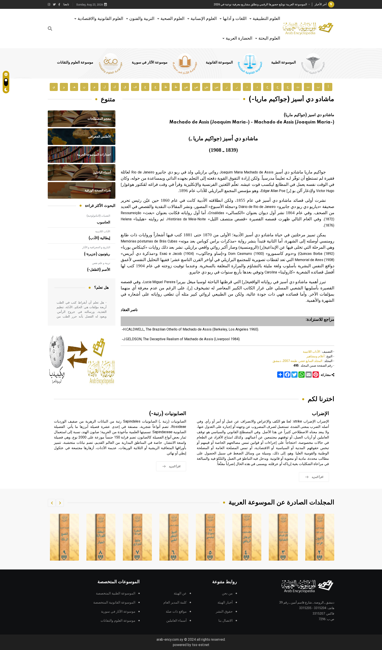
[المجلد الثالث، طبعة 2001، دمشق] (320, 537)
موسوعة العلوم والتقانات (75, 62)
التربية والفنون (141, 18)
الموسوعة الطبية (283, 62)
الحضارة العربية (239, 38)
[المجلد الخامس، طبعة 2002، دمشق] (247, 537)
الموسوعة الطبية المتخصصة (115, 593)
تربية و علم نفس (101, 263)
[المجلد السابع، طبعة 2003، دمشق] (174, 537)
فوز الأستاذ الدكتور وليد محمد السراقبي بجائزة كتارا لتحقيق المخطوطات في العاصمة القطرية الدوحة (247, 4)
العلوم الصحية (172, 18)
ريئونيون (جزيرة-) (97, 254)
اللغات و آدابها (234, 18)
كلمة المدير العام (175, 602)
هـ (74, 87)
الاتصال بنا (225, 620)
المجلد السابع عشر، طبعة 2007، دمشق (297, 361)
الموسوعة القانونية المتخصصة (114, 602)
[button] (60, 503)
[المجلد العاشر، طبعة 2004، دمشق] (64, 537)
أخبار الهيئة (225, 602)
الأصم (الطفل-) (98, 270)
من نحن (227, 593)
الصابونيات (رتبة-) (167, 413)
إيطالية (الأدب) (99, 238)
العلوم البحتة (269, 38)
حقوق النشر (224, 611)
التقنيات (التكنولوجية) (98, 215)
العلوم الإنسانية (204, 18)
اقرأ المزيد (317, 477)
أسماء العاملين (176, 620)
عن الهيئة (180, 593)
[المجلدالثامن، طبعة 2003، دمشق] (137, 537)
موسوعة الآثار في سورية (150, 62)
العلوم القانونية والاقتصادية (100, 18)
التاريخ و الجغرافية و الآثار (96, 247)
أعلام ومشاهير (315, 356)
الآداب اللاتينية (311, 351)
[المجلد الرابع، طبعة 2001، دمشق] (283, 537)
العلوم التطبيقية (266, 18)
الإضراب (320, 413)
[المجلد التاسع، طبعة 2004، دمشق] (101, 537)
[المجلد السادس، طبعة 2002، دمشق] (210, 537)
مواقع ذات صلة (176, 611)
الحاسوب (103, 222)
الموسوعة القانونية (219, 62)
